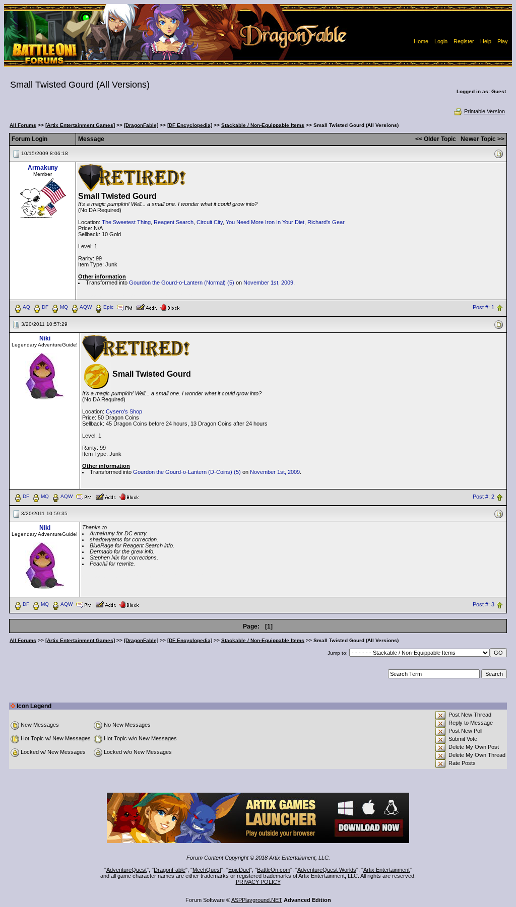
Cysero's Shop (124, 411)
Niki (44, 338)
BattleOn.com (273, 870)
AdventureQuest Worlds (326, 870)
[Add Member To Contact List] (146, 307)
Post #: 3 (483, 604)
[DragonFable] (141, 125)
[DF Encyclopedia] (189, 125)
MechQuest (206, 870)
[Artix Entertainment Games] (80, 125)
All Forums (23, 125)
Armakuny (43, 167)
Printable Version (484, 111)
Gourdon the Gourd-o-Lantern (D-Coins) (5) (187, 472)
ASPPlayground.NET (256, 900)
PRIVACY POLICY (258, 882)
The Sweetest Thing (126, 222)
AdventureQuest (126, 870)
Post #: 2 (483, 497)
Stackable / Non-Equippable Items (262, 125)
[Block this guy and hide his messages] (169, 307)
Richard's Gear (326, 222)
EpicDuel (239, 870)
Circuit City (210, 222)
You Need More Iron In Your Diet (265, 222)
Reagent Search (174, 222)
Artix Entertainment (386, 870)
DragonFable (169, 870)
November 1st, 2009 (268, 283)
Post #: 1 (483, 307)
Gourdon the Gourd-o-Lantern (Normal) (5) (181, 283)
